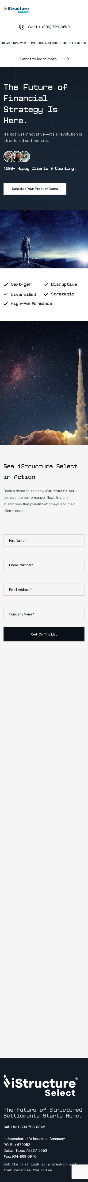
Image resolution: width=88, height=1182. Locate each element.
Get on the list (44, 634)
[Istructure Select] (17, 9)
